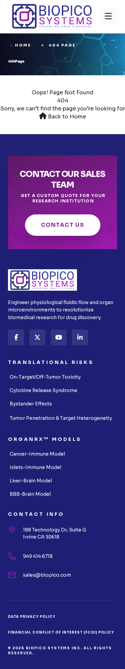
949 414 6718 (38, 556)
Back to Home (67, 116)
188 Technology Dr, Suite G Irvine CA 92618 (54, 533)
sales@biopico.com (47, 575)
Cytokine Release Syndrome (43, 390)
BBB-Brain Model (30, 494)
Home (23, 45)
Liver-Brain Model (31, 481)
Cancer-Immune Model (37, 454)
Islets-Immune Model (35, 467)
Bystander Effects (31, 404)
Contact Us (62, 224)
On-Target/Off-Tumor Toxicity (45, 377)
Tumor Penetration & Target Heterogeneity (61, 418)
